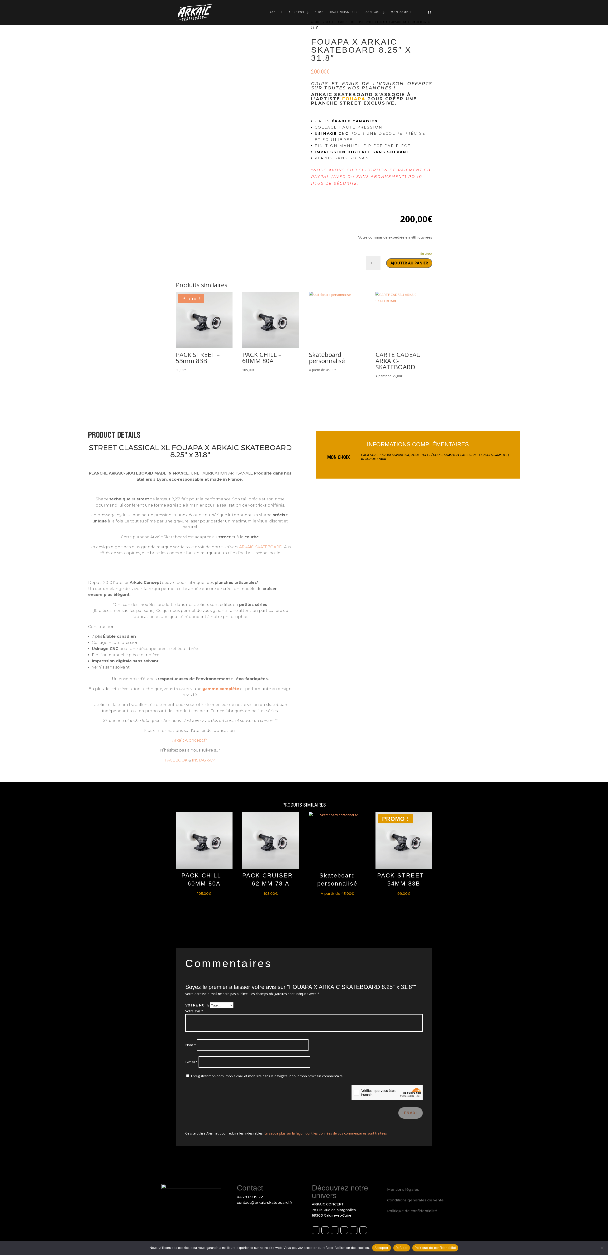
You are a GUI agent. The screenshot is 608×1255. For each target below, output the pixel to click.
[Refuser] (602, 1248)
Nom (190, 1045)
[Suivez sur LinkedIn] (344, 1230)
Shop (319, 12)
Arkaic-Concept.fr (190, 740)
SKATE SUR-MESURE (344, 12)
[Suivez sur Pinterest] (353, 1230)
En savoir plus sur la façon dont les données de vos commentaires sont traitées (325, 1133)
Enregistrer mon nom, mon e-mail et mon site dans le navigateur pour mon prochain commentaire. (267, 1076)
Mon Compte (401, 12)
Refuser (402, 1248)
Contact (373, 12)
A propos (296, 12)
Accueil (276, 12)
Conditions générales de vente (415, 1200)
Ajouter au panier (409, 263)
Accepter (382, 1248)
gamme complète (220, 689)
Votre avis (194, 1011)
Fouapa (354, 99)
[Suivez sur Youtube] (334, 1230)
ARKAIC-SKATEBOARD (260, 547)
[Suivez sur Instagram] (325, 1230)
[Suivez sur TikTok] (363, 1230)
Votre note (197, 1005)
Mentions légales (403, 1189)
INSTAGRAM (203, 760)
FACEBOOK (176, 760)
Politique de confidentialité (412, 1211)
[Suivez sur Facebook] (315, 1230)
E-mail (191, 1062)
